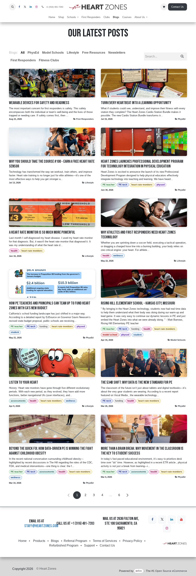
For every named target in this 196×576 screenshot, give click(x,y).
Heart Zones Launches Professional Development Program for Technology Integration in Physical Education (142, 164)
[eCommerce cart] (163, 6)
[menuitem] (52, 17)
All (22, 52)
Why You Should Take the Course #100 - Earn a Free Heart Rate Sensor (52, 164)
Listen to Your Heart (23, 382)
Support (89, 545)
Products (39, 540)
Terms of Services (105, 540)
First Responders (85, 119)
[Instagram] (167, 528)
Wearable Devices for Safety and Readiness (39, 102)
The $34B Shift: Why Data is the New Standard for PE (136, 382)
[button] (12, 6)
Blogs (55, 540)
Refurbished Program (63, 545)
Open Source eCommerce (171, 570)
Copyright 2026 (22, 568)
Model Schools (178, 340)
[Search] (182, 57)
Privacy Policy (132, 540)
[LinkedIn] (172, 519)
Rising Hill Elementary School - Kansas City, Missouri (138, 303)
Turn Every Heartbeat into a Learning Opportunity (136, 102)
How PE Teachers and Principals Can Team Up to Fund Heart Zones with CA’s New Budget (49, 305)
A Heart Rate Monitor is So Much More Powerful (42, 232)
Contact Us (177, 6)
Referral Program (75, 540)
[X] (162, 519)
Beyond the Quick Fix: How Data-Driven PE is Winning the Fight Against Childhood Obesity (51, 451)
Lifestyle (89, 182)
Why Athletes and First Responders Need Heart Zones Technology (138, 235)
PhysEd (181, 119)
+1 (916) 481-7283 (82, 523)
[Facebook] (152, 519)
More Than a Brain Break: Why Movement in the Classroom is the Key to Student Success (142, 451)
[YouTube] (181, 519)
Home (22, 540)
